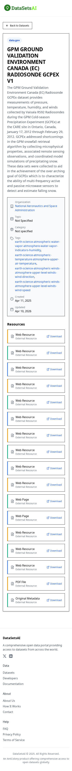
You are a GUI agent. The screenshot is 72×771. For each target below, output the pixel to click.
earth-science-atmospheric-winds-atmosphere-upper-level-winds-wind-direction (37, 272)
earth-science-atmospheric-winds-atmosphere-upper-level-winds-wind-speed (37, 286)
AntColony (13, 758)
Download (56, 336)
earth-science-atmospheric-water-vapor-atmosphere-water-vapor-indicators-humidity (37, 246)
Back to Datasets (19, 25)
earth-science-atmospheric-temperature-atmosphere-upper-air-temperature (37, 259)
